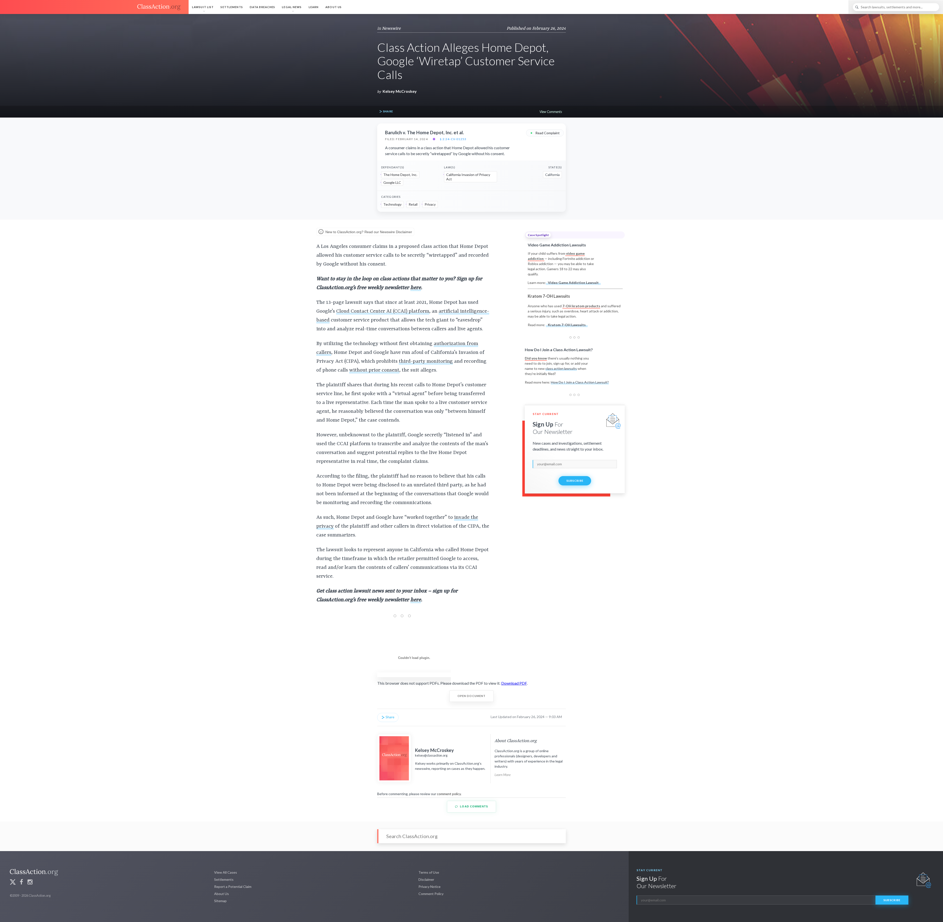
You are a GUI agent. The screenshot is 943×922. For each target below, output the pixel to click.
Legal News (292, 7)
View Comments (551, 111)
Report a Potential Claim (232, 886)
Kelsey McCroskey (400, 91)
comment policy (449, 794)
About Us (333, 7)
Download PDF (514, 683)
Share (387, 111)
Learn (314, 7)
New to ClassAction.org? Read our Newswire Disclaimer (368, 232)
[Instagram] (30, 882)
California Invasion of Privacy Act (468, 177)
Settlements (232, 7)
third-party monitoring (426, 361)
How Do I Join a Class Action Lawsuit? (580, 382)
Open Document (472, 695)
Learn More (503, 775)
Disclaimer (426, 879)
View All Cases (225, 872)
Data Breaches (262, 7)
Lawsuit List (203, 7)
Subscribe (574, 480)
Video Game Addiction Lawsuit (573, 283)
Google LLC (392, 182)
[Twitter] (13, 882)
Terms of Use (428, 872)
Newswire (391, 28)
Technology (392, 204)
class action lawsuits (561, 368)
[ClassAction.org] (94, 7)
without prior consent (374, 370)
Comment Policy (431, 894)
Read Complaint (545, 132)
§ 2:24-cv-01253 (453, 139)
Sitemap (220, 901)
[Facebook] (21, 882)
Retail (413, 204)
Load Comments (473, 806)
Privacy (430, 204)
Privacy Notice (429, 886)
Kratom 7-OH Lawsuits (567, 325)
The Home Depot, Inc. (400, 175)
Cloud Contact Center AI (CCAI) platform (382, 311)
